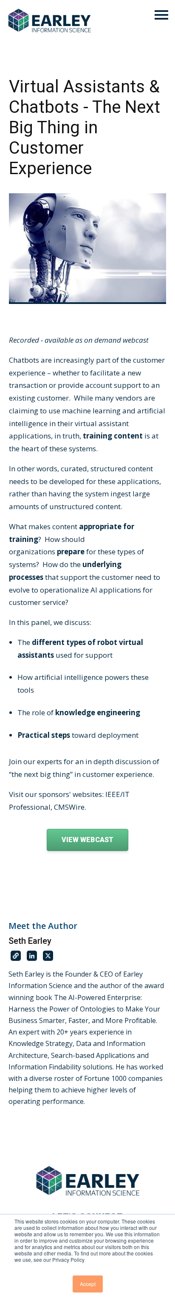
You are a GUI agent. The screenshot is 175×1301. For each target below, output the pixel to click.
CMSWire (69, 807)
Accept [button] (88, 1283)
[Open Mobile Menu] (161, 15)
